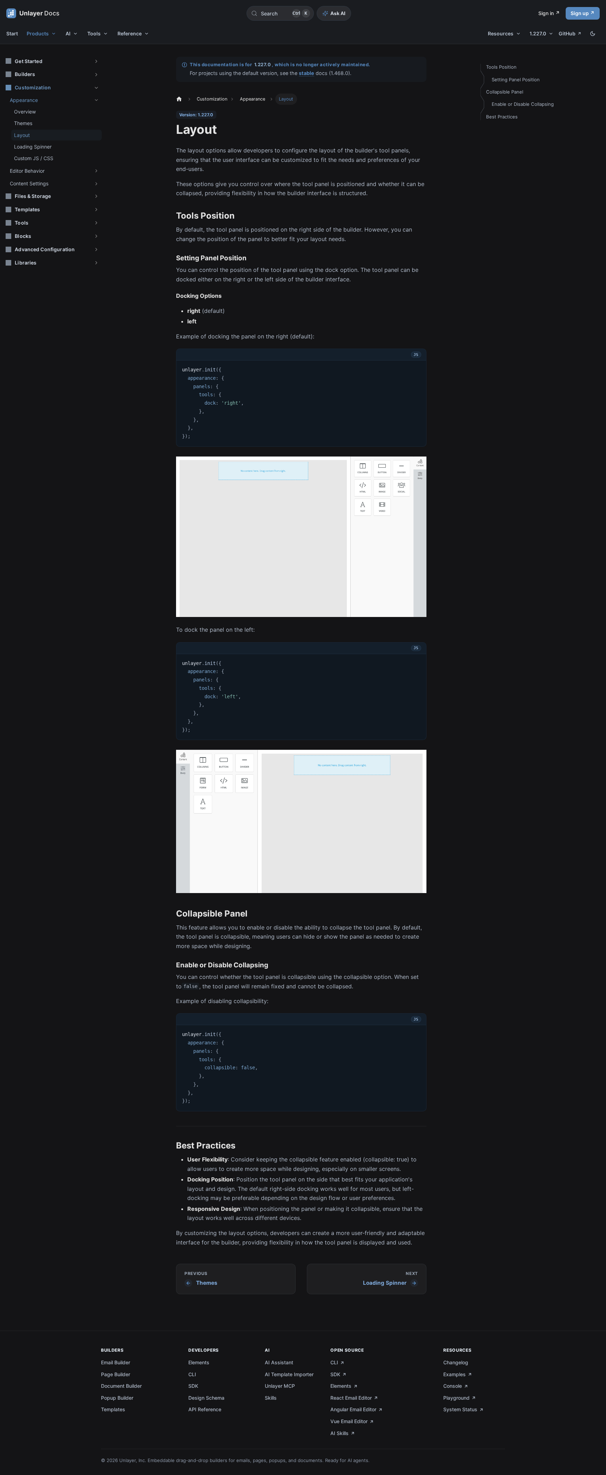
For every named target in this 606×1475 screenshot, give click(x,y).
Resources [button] (500, 33)
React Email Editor (351, 1398)
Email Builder (115, 1362)
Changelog (455, 1362)
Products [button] (38, 33)
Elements (198, 1362)
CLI (192, 1374)
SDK (193, 1386)
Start (12, 33)
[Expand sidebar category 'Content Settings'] (96, 183)
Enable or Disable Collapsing (523, 104)
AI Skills (339, 1433)
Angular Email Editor (353, 1409)
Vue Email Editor (349, 1421)
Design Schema (206, 1398)
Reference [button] (129, 33)
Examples (454, 1374)
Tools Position (501, 67)
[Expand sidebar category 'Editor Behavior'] (96, 171)
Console (452, 1386)
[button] (52, 61)
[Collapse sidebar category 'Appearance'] (96, 100)
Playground (456, 1398)
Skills (271, 1398)
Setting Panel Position (516, 79)
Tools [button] (94, 33)
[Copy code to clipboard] (417, 368)
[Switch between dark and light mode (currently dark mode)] (592, 33)
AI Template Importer (289, 1374)
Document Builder (121, 1386)
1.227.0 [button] (538, 33)
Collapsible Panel (504, 92)
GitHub (567, 33)
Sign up (580, 13)
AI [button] (68, 33)
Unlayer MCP (280, 1386)
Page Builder (115, 1374)
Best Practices (502, 116)
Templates (113, 1409)
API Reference (204, 1409)
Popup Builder (117, 1398)
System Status (460, 1409)
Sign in (546, 13)
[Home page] (178, 99)
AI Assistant (279, 1362)
